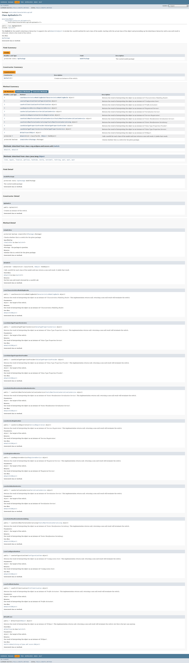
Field (14, 8)
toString (57, 160)
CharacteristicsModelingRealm (57, 97)
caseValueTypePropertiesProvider (32, 125)
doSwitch (23, 136)
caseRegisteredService (28, 108)
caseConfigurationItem (28, 101)
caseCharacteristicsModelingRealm (32, 97)
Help (40, 2)
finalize (19, 160)
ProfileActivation (44, 104)
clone (6, 160)
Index (36, 2)
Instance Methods (23, 91)
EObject (32, 132)
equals (11, 160)
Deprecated (29, 2)
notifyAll (49, 160)
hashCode (34, 160)
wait (63, 160)
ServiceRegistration (46, 115)
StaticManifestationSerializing (59, 122)
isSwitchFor (24, 139)
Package (10, 2)
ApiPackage (21, 58)
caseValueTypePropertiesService (32, 129)
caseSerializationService (29, 111)
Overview (4, 2)
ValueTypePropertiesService (54, 129)
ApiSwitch (7, 78)
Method (26, 8)
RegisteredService (44, 108)
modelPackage (84, 58)
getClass (27, 160)
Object (42, 156)
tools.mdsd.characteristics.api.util (20, 12)
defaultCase (24, 132)
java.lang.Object (7, 19)
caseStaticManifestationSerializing (33, 122)
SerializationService (47, 111)
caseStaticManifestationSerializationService (37, 118)
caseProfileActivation (28, 104)
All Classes (5, 5)
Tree (22, 2)
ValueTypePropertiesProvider (55, 125)
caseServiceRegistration (29, 115)
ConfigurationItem (44, 101)
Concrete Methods (40, 91)
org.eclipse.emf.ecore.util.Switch (16, 20)
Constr (20, 8)
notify (41, 160)
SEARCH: (165, 6)
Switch (10, 28)
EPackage (32, 139)
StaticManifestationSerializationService (70, 118)
